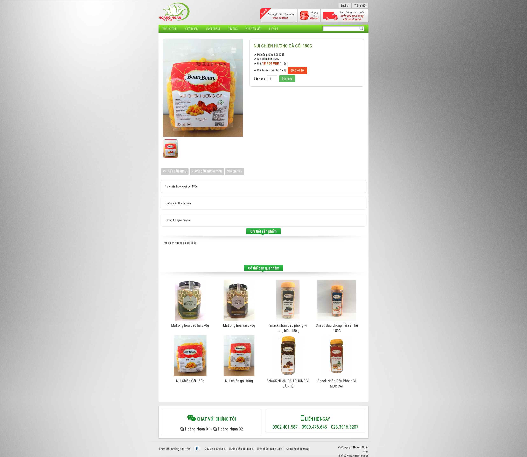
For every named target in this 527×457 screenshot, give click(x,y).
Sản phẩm (213, 29)
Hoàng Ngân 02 (230, 429)
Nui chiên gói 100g (239, 381)
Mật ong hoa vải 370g (239, 325)
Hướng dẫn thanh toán (207, 171)
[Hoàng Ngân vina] (174, 12)
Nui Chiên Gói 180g (190, 381)
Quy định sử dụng (215, 448)
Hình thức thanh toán (269, 448)
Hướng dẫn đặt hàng (241, 448)
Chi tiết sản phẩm (175, 171)
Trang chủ (170, 29)
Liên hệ (274, 29)
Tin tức (233, 29)
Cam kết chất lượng (297, 448)
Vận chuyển (234, 171)
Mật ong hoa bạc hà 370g (190, 325)
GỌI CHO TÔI (297, 70)
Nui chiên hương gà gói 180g (283, 46)
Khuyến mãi (253, 29)
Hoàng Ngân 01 (197, 429)
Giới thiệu (191, 29)
